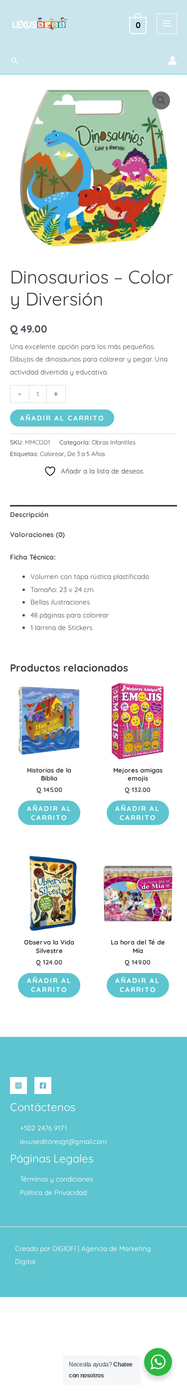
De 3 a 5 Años (86, 454)
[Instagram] (18, 1085)
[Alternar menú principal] (167, 24)
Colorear (52, 454)
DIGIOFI (64, 1248)
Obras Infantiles (114, 442)
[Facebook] (42, 1085)
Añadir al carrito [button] (49, 813)
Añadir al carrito (62, 418)
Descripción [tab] (29, 514)
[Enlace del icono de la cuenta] (172, 60)
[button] (14, 60)
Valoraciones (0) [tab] (37, 534)
